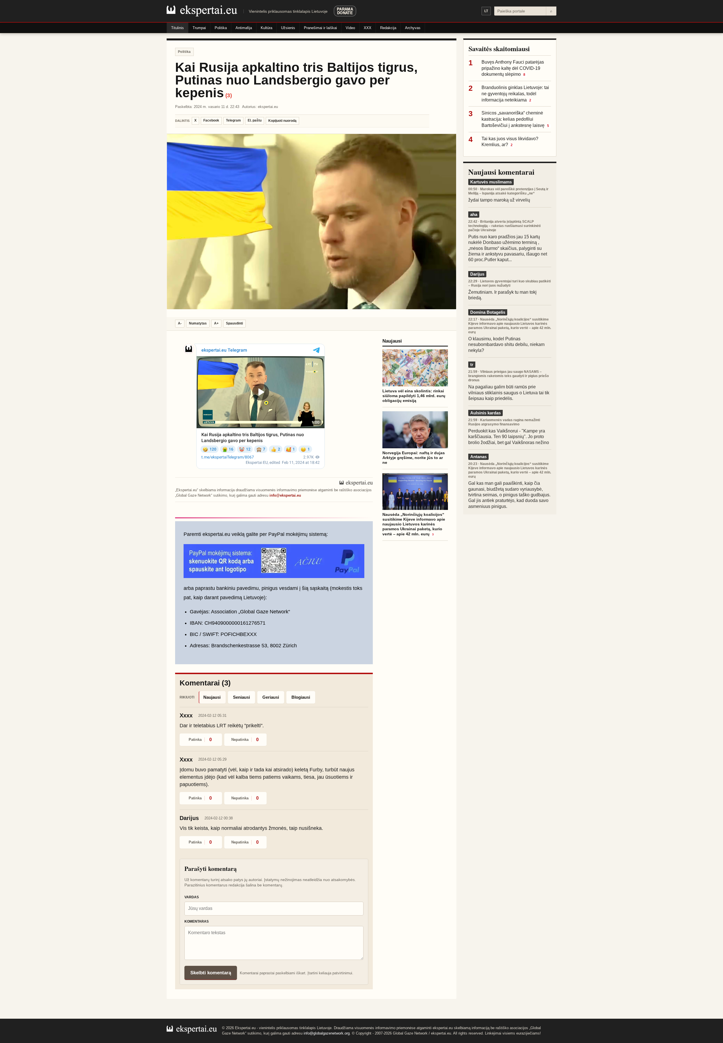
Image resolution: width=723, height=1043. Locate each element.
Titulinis (177, 28)
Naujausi (212, 697)
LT (486, 11)
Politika (221, 28)
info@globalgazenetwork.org (327, 1033)
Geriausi (270, 697)
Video (350, 28)
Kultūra (266, 28)
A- (180, 323)
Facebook (211, 120)
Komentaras (196, 921)
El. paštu (255, 120)
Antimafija (244, 28)
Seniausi (241, 697)
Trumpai (199, 28)
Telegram (233, 120)
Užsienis (288, 28)
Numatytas (198, 323)
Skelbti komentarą (210, 972)
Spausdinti (234, 323)
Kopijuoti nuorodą (282, 121)
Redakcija (388, 28)
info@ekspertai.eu (285, 495)
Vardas (191, 897)
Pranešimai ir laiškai (320, 28)
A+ (216, 323)
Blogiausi (300, 697)
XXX (367, 28)
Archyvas (413, 28)
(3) (228, 95)
